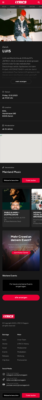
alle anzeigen (21, 297)
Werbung (20, 356)
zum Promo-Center (21, 253)
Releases (5, 356)
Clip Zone (5, 360)
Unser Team (21, 340)
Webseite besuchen (11, 395)
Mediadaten (21, 352)
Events (4, 352)
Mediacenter (22, 348)
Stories (4, 344)
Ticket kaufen (31, 395)
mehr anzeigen (21, 81)
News (4, 340)
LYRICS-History (23, 344)
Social (4, 348)
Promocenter (22, 360)
